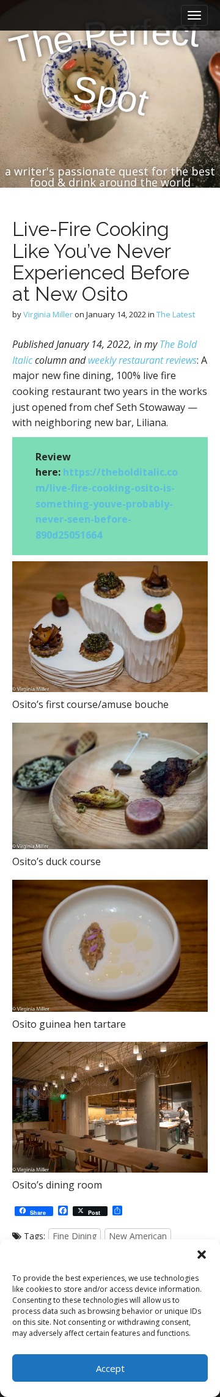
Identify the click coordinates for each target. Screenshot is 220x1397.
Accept (110, 1368)
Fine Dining (75, 1236)
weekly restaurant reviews (142, 360)
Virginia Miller (48, 314)
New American (138, 1236)
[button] (202, 1254)
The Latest (175, 314)
